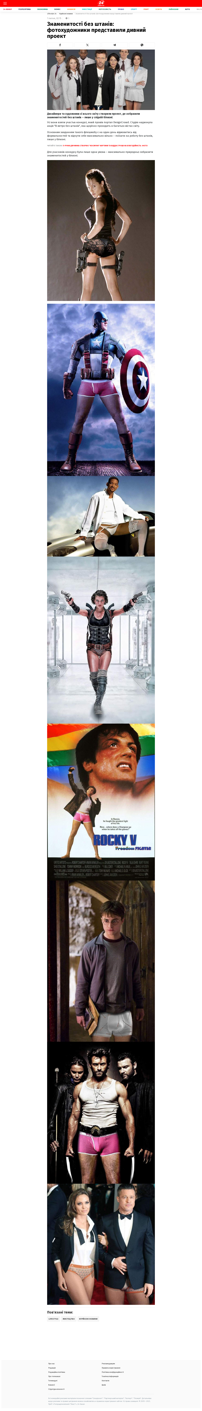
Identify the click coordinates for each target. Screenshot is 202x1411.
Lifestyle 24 (52, 14)
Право (121, 9)
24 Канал (7, 9)
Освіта (158, 9)
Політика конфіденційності (113, 1372)
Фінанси (71, 9)
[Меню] (5, 3)
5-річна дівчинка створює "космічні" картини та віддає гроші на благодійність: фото (105, 146)
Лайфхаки (173, 9)
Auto (187, 9)
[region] (66, 1340)
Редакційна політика (56, 1372)
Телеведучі (52, 1381)
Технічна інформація (110, 1376)
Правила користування (111, 1368)
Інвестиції (87, 9)
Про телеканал (54, 1376)
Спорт (134, 9)
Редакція (52, 1368)
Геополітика (24, 9)
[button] (60, 45)
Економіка (42, 9)
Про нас (51, 1364)
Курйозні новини (66, 14)
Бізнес (57, 9)
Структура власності (56, 1389)
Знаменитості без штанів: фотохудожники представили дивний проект (104, 14)
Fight (146, 9)
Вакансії (51, 1385)
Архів (104, 1385)
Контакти (105, 1381)
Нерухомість (105, 9)
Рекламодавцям (108, 1364)
